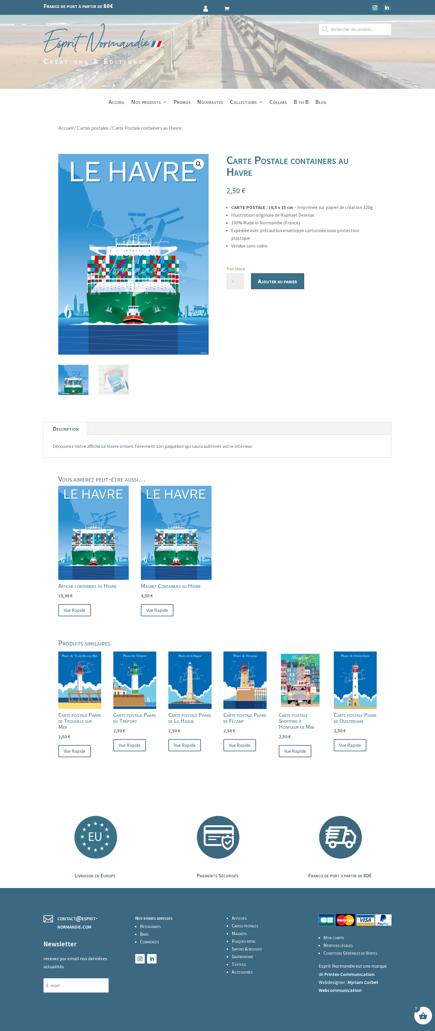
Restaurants (150, 926)
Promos (182, 102)
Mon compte (333, 937)
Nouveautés (210, 102)
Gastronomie (242, 956)
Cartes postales (93, 128)
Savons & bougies (247, 949)
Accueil (117, 102)
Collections (243, 102)
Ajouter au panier (277, 281)
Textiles (239, 964)
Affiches (239, 918)
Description (66, 428)
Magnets (239, 933)
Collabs (278, 102)
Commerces (149, 942)
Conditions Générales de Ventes (350, 953)
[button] (198, 164)
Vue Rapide (75, 610)
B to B (301, 102)
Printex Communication (349, 974)
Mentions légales (338, 945)
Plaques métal (244, 941)
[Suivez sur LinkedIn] (387, 7)
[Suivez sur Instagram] (375, 7)
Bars (144, 934)
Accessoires (242, 972)
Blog (320, 102)
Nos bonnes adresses (154, 918)
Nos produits (146, 102)
